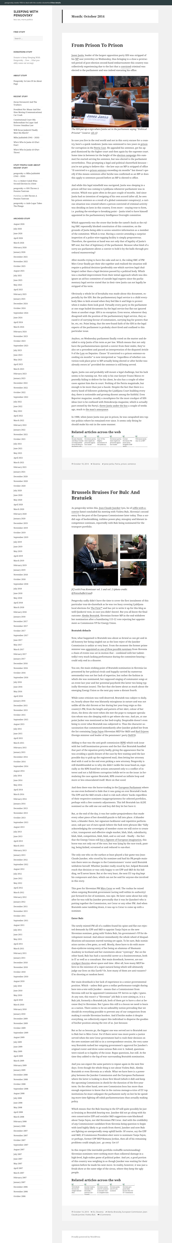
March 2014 (19, 794)
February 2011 (20, 953)
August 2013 (19, 827)
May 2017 (18, 644)
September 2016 (21, 677)
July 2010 (18, 986)
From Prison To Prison (97, 45)
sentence (132, 464)
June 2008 (18, 1103)
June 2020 (18, 495)
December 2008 (21, 1074)
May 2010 (18, 995)
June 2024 (18, 317)
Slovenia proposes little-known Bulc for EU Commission (128, 1190)
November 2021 (21, 434)
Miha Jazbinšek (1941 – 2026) (26, 137)
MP (77, 59)
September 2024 (21, 313)
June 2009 (18, 1046)
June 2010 (18, 990)
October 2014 (20, 761)
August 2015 (19, 724)
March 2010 (19, 1004)
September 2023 (21, 345)
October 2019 (20, 532)
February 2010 (20, 1009)
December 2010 (21, 962)
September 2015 (21, 719)
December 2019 (21, 523)
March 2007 (19, 1173)
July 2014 (18, 775)
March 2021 (19, 462)
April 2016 (18, 696)
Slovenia (96, 464)
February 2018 (20, 612)
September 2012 (21, 864)
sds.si (94, 132)
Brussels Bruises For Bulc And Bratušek (105, 495)
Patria (117, 464)
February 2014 (20, 799)
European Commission (132, 1212)
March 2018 (19, 607)
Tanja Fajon (97, 731)
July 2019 (18, 542)
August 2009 (19, 1037)
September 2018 (21, 584)
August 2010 (19, 981)
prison (144, 144)
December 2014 (21, 757)
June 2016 (18, 687)
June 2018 (18, 593)
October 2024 (20, 308)
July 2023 (18, 350)
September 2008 (21, 1088)
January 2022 (19, 429)
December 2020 (21, 476)
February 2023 (20, 373)
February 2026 (20, 247)
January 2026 (19, 252)
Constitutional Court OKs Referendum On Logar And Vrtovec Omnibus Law (26, 122)
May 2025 (18, 285)
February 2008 (20, 1121)
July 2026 (18, 228)
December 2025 (21, 257)
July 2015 (18, 729)
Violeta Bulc (90, 1214)
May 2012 (18, 883)
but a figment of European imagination (120, 839)
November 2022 (21, 387)
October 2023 (20, 341)
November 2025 (21, 261)
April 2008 (18, 1112)
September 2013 (21, 822)
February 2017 (20, 654)
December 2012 (21, 859)
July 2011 (18, 930)
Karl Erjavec (142, 731)
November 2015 (21, 710)
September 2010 (21, 976)
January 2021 (19, 472)
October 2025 (20, 266)
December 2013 (21, 808)
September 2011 (21, 920)
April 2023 (18, 364)
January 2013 (19, 855)
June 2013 (18, 836)
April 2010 (18, 1000)
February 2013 (20, 850)
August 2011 (19, 925)
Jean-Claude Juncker (110, 507)
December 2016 (21, 663)
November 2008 (21, 1079)
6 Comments (105, 1214)
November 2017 (21, 626)
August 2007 (19, 1149)
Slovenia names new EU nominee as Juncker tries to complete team (102, 1190)
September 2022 (21, 397)
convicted (126, 66)
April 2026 (18, 238)
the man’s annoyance (97, 409)
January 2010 (19, 1014)
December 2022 (21, 383)
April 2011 (18, 944)
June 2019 (18, 546)
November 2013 (21, 813)
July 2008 (18, 1098)
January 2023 (19, 378)
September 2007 (21, 1145)
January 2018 (19, 616)
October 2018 (20, 579)
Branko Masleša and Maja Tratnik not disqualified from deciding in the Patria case (77, 442)
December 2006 (21, 1187)
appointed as (109, 649)
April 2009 (18, 1056)
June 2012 (18, 878)
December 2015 (21, 705)
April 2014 (18, 789)
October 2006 (20, 1196)
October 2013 (20, 817)
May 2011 (18, 939)
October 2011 (20, 916)
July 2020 (18, 490)
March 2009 (19, 1060)
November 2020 (21, 481)
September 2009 (21, 1032)
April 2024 (18, 322)
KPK (123, 742)
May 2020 (18, 500)
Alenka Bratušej (114, 1212)
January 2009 (19, 1070)
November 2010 (21, 967)
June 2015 (18, 733)
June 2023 (18, 355)
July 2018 (18, 588)
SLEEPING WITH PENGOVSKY (26, 13)
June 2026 (18, 233)
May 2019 (18, 551)
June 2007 (18, 1159)
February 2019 (20, 565)
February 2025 (20, 294)
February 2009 (20, 1065)
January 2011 (19, 958)
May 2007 (18, 1163)
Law (82, 353)
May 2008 (18, 1107)
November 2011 (21, 911)
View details (56, 3)
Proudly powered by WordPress (85, 1237)
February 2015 (20, 747)
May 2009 (18, 1051)
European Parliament (130, 787)
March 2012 (19, 892)
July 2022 (18, 401)
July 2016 (18, 682)
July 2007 (18, 1154)
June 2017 (18, 640)
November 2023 (21, 336)
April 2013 (18, 841)
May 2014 (18, 785)
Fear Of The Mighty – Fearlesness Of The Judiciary (102, 442)
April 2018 (18, 602)
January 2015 (19, 752)
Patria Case (100, 147)
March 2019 (19, 560)
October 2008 (20, 1084)
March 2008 (19, 1117)
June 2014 (18, 780)
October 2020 (20, 486)
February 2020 (20, 514)
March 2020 (19, 509)
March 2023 (19, 369)
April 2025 (18, 289)
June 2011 (18, 934)
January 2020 (19, 518)
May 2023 (18, 359)
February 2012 (20, 897)
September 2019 (21, 537)
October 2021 (20, 439)
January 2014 (19, 803)
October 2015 (20, 715)
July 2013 (18, 831)
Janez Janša (77, 55)
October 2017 (20, 630)
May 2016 (18, 691)
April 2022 (18, 415)
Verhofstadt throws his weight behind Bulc (76, 1190)
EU (94, 1212)
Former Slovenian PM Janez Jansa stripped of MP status (127, 442)
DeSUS (131, 735)
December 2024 (21, 303)
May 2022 (18, 411)
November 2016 (21, 668)
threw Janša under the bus (113, 405)
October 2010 (20, 972)
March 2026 (19, 243)
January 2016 (19, 701)
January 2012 (19, 902)
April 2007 (18, 1168)
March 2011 (19, 948)
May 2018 (18, 598)
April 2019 (18, 556)
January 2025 (19, 299)
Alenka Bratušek (90, 615)
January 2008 (19, 1126)
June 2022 (18, 406)
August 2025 (19, 271)
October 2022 (20, 392)
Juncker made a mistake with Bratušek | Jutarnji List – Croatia (89, 1190)
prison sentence (98, 170)
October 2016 (20, 673)
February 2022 (20, 425)
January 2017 (19, 658)
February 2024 (20, 331)
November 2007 (21, 1135)
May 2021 (18, 453)
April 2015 (18, 738)
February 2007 (20, 1177)
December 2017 (21, 621)
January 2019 (19, 570)
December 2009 (21, 1018)
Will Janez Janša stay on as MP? (140, 440)
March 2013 (19, 845)
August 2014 (19, 771)
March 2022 (19, 420)
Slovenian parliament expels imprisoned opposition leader (90, 442)
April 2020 (18, 504)
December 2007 (21, 1131)
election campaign (126, 155)
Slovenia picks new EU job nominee (115, 1189)
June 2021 (18, 448)
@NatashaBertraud (81, 593)
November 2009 (21, 1023)
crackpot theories (80, 963)
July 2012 (18, 873)
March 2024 (19, 327)
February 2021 (20, 467)
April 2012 (18, 888)
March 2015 (19, 743)
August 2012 (19, 869)
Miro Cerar (106, 888)
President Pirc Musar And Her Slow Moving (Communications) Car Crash (28, 112)
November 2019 (21, 528)
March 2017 (19, 649)
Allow (162, 2)
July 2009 (18, 1042)
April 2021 (18, 458)
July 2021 (18, 443)
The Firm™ (96, 608)
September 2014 (21, 766)
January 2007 (19, 1182)
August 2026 (19, 224)
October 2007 (20, 1140)
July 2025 (18, 275)
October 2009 (20, 1028)
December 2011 (21, 906)
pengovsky (18, 173)
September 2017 (21, 635)
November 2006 (21, 1191)
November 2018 (21, 574)
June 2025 (18, 280)
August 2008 (19, 1093)
